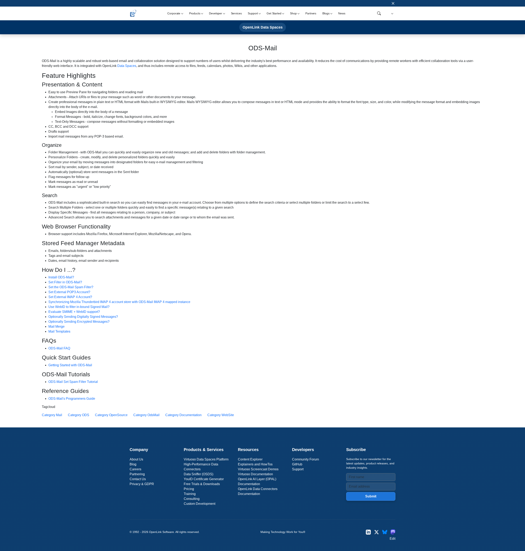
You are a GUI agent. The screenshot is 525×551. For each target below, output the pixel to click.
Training (190, 494)
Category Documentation (183, 415)
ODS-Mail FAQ (59, 348)
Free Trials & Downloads (202, 484)
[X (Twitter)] (376, 532)
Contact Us (138, 479)
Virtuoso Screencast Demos (258, 469)
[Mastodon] (392, 532)
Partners (310, 13)
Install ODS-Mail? (61, 277)
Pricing (189, 489)
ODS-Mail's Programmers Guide (71, 398)
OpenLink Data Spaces (263, 27)
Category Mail (52, 415)
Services (236, 13)
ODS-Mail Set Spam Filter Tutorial (73, 381)
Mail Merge (56, 326)
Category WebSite (220, 415)
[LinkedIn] (368, 532)
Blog (133, 464)
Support (298, 469)
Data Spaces (126, 66)
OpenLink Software (161, 532)
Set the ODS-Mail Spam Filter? (70, 287)
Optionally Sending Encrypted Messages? (79, 321)
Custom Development (199, 503)
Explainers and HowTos (255, 464)
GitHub (297, 464)
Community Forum (305, 459)
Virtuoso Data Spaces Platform (206, 459)
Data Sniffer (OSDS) (198, 474)
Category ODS (78, 415)
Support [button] (253, 13)
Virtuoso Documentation (255, 474)
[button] (391, 13)
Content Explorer (250, 459)
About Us (136, 459)
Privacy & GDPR (142, 484)
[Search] (379, 13)
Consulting (192, 498)
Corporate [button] (173, 13)
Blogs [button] (325, 13)
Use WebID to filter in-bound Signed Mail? (79, 307)
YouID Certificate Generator (204, 479)
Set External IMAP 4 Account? (70, 297)
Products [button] (194, 13)
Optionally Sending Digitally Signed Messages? (83, 316)
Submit (370, 496)
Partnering (137, 474)
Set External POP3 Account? (69, 292)
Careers (135, 469)
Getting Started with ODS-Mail (70, 365)
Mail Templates (59, 331)
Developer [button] (215, 13)
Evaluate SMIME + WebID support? (74, 311)
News (341, 13)
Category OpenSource (111, 415)
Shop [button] (293, 13)
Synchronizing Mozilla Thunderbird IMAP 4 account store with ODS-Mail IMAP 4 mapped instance (119, 302)
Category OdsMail (146, 415)
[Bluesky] (384, 532)
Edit (392, 538)
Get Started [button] (274, 13)
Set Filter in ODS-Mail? (65, 282)
